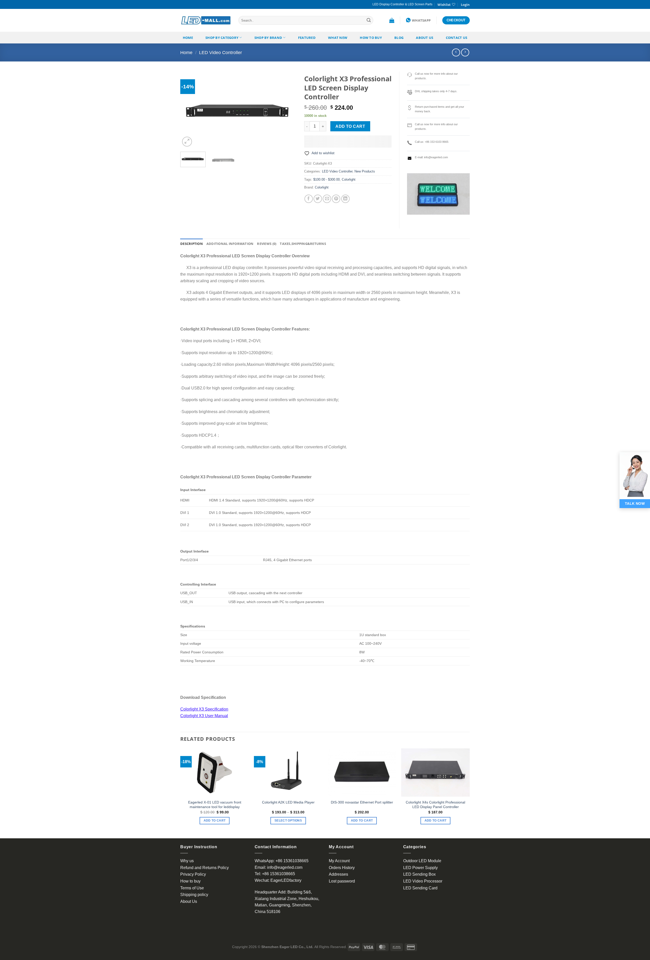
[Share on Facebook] (308, 199)
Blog (398, 37)
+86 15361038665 (291, 861)
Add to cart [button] (215, 820)
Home (188, 37)
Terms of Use (192, 888)
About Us (424, 37)
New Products (364, 171)
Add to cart (350, 126)
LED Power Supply (420, 867)
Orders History (342, 867)
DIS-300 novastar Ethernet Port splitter (362, 802)
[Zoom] (187, 142)
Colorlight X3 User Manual (204, 716)
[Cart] (391, 20)
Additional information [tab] (230, 243)
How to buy (371, 37)
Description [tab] (191, 243)
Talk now (635, 503)
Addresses (338, 874)
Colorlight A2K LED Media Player (288, 802)
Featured (307, 37)
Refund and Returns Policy (204, 867)
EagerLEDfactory (285, 880)
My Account (339, 861)
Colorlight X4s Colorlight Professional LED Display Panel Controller (435, 804)
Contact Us (456, 37)
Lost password (342, 881)
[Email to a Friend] (327, 199)
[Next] (287, 109)
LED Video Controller (220, 52)
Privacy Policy (193, 874)
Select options (288, 820)
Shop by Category (221, 37)
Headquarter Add (270, 892)
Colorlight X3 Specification (204, 709)
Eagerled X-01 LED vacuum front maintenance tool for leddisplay (214, 804)
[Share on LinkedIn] (345, 199)
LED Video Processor (422, 881)
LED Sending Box (419, 874)
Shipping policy (194, 894)
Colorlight (348, 179)
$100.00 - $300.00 (326, 179)
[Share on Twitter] (318, 199)
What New (337, 37)
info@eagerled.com (284, 867)
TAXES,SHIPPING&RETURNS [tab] (303, 243)
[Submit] (368, 20)
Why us (187, 861)
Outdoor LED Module (422, 861)
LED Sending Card (420, 888)
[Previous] (188, 109)
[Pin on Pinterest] (336, 199)
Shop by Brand (268, 37)
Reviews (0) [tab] (266, 243)
